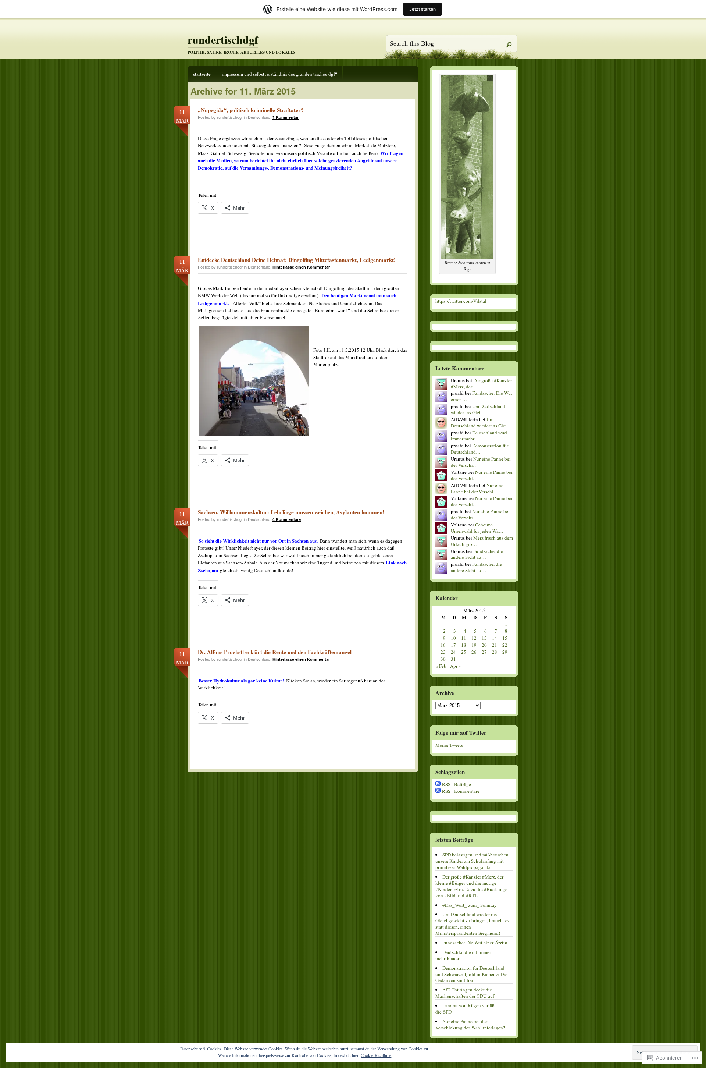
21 (494, 645)
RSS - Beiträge (456, 784)
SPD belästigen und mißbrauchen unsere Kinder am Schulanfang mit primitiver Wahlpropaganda (472, 860)
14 (494, 638)
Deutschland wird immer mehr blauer (463, 955)
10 (453, 638)
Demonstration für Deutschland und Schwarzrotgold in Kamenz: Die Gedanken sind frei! (471, 974)
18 (463, 645)
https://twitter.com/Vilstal (460, 301)
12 (474, 638)
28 (494, 652)
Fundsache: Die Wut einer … (481, 396)
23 (443, 652)
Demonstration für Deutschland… (479, 448)
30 (443, 659)
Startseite (202, 74)
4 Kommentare (286, 519)
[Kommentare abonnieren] (438, 791)
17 (453, 645)
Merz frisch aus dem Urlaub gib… (482, 541)
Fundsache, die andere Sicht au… (477, 554)
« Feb (440, 666)
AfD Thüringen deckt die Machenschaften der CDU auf (464, 992)
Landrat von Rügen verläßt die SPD (465, 1008)
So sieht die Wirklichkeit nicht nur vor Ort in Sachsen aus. (258, 540)
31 (453, 659)
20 (484, 645)
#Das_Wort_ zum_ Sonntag (469, 905)
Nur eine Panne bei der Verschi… (481, 461)
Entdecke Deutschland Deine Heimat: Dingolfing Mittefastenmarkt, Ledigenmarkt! (297, 260)
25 (463, 652)
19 (474, 645)
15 (504, 638)
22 (504, 645)
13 (484, 638)
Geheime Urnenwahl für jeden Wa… (477, 527)
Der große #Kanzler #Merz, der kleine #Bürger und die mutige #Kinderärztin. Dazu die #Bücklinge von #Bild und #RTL (471, 886)
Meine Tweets (449, 745)
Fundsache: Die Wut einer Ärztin (474, 942)
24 (453, 652)
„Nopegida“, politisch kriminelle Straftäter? (251, 110)
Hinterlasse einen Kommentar (301, 267)
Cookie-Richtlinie (376, 1055)
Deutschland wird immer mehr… (479, 435)
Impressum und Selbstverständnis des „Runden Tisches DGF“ (279, 74)
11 (463, 638)
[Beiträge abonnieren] (438, 784)
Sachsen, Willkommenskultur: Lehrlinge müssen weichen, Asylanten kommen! (291, 512)
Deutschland (259, 117)
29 (504, 652)
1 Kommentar (285, 117)
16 (443, 645)
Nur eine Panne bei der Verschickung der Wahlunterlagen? (470, 1024)
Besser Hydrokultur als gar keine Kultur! (241, 680)
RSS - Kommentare (460, 791)
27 (484, 652)
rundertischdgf (223, 39)
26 (474, 652)
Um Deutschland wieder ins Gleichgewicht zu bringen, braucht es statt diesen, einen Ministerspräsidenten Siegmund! (472, 923)
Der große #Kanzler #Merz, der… (481, 383)
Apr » (455, 666)
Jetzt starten (422, 9)
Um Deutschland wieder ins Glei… (478, 409)
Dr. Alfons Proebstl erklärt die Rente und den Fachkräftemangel (275, 652)
